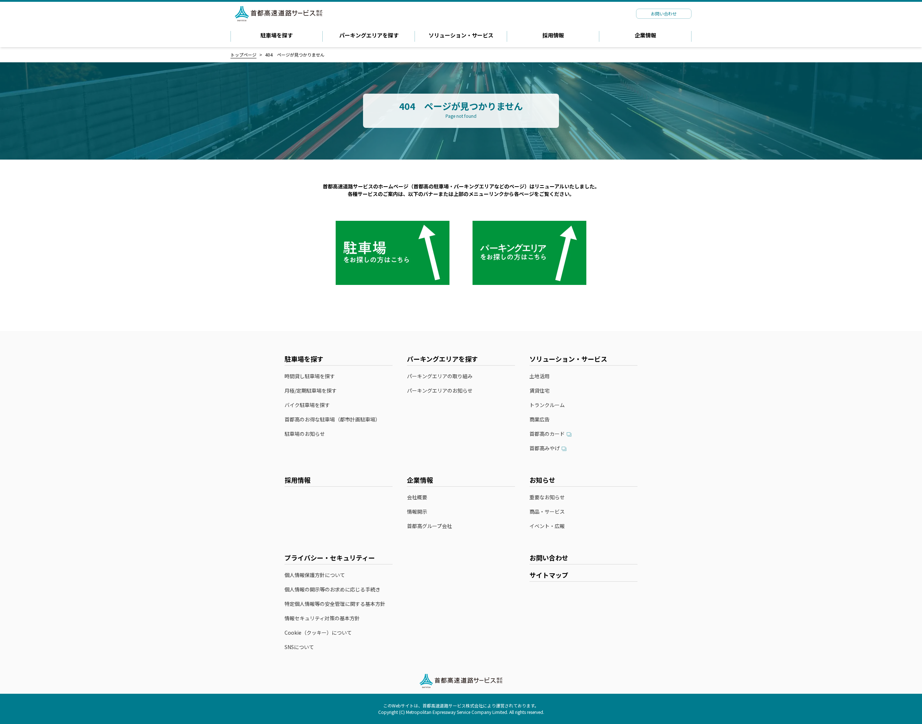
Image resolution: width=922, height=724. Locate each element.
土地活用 (539, 376)
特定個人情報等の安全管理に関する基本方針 (335, 604)
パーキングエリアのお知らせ (440, 391)
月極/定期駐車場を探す (311, 391)
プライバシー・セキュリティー (330, 557)
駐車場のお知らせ (305, 434)
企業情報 (645, 35)
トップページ (243, 55)
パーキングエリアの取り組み (440, 376)
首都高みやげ (544, 448)
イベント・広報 (547, 526)
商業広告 (539, 419)
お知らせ (542, 479)
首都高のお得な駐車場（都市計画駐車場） (332, 419)
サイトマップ (548, 575)
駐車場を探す (276, 35)
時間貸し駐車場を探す (310, 376)
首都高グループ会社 (429, 526)
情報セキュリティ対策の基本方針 (322, 618)
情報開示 (417, 512)
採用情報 (553, 35)
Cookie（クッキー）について (318, 633)
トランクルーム (547, 405)
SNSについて (299, 647)
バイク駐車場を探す (307, 405)
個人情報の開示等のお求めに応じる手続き (332, 589)
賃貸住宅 (539, 391)
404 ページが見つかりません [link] (295, 55)
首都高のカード (547, 434)
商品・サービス (547, 512)
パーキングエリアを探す (369, 35)
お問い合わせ (548, 557)
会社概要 (417, 497)
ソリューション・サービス (461, 35)
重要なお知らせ (547, 497)
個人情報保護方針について (315, 575)
